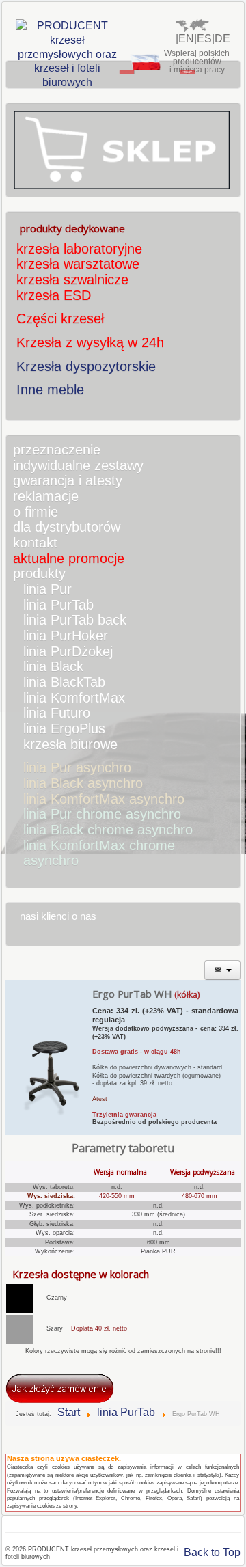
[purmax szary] (19, 1328)
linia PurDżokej (68, 651)
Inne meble (50, 389)
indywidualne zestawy (78, 465)
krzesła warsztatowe (77, 263)
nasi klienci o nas (58, 916)
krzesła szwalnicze (72, 279)
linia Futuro (56, 712)
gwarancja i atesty (67, 480)
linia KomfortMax (74, 697)
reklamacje (46, 496)
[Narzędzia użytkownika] (222, 970)
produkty (39, 573)
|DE (221, 38)
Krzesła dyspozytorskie (86, 366)
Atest (99, 1098)
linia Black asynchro (83, 783)
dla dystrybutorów (66, 526)
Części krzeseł (60, 318)
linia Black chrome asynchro (108, 829)
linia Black (53, 666)
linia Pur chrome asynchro (102, 813)
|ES (203, 38)
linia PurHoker (65, 635)
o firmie (35, 511)
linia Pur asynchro (77, 767)
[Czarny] (19, 1297)
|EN (185, 38)
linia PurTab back (74, 619)
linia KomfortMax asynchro (103, 798)
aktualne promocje (68, 558)
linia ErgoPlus (64, 728)
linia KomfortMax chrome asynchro (99, 853)
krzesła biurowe (70, 744)
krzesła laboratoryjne (79, 248)
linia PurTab (58, 604)
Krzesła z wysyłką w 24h (90, 342)
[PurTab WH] (48, 1057)
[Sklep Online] (122, 149)
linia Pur (47, 589)
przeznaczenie (56, 449)
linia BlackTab (64, 682)
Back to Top (212, 1552)
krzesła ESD (53, 295)
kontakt (35, 542)
